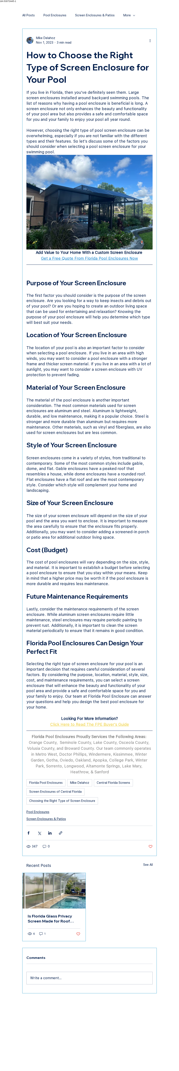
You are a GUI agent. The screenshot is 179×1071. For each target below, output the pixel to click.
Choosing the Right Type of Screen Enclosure (62, 801)
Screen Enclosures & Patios (95, 15)
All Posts (28, 15)
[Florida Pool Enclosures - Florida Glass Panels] (54, 891)
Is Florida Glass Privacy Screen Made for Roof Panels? (50, 919)
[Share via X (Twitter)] (39, 833)
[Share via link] (61, 833)
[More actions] (150, 40)
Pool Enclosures (54, 15)
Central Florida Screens (113, 782)
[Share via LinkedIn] (50, 833)
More (127, 15)
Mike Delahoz (79, 782)
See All (148, 864)
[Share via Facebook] (28, 833)
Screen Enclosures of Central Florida (55, 791)
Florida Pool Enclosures (46, 782)
